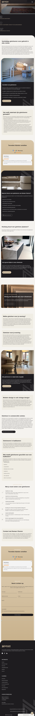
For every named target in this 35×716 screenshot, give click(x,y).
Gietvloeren (3, 678)
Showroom (3, 665)
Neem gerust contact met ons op (8, 431)
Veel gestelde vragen (5, 667)
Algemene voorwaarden (16, 711)
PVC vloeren (3, 685)
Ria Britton (6, 156)
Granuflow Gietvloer (5, 680)
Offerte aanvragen (7, 272)
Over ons (3, 671)
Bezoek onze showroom (7, 215)
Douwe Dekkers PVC (5, 687)
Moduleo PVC (4, 689)
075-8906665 (4, 699)
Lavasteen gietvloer (5, 682)
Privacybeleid (23, 711)
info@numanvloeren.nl (5, 698)
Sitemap (11, 711)
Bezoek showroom (26, 714)
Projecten (3, 669)
